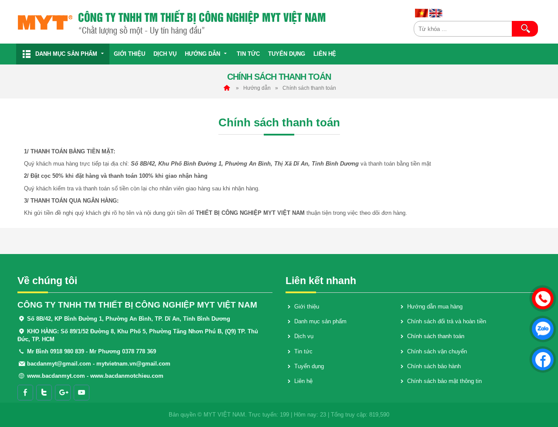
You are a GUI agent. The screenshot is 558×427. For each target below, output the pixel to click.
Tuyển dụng (286, 54)
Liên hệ (324, 54)
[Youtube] (81, 392)
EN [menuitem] (435, 13)
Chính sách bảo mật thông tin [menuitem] (444, 381)
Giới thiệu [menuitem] (306, 306)
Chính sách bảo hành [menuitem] (434, 366)
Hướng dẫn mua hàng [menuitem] (435, 306)
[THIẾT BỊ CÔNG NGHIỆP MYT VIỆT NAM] (212, 22)
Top (542, 394)
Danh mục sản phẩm (66, 54)
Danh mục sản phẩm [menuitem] (320, 321)
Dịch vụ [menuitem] (303, 336)
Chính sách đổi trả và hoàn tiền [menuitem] (446, 321)
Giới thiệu (129, 54)
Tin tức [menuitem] (303, 351)
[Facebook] (25, 392)
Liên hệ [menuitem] (303, 381)
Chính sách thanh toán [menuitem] (435, 336)
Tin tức (248, 54)
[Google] (63, 392)
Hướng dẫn (202, 54)
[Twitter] (44, 392)
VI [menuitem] (421, 13)
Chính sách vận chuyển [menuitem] (437, 351)
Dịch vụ (165, 54)
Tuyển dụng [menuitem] (309, 366)
